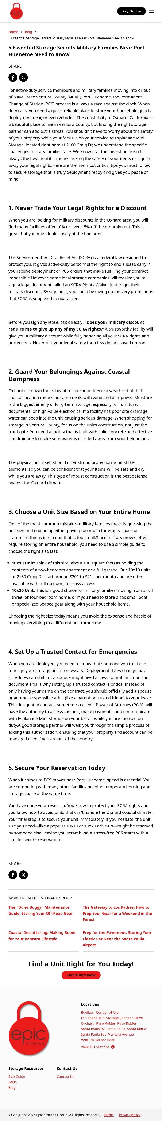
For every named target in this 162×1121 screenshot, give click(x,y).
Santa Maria (136, 1029)
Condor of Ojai (107, 1012)
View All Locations (98, 1047)
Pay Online (131, 11)
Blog (28, 31)
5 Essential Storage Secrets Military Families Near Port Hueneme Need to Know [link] (71, 38)
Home (13, 31)
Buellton (87, 1012)
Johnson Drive (131, 1018)
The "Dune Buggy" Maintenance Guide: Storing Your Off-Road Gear (40, 910)
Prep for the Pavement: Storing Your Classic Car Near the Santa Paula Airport (117, 938)
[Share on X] (23, 77)
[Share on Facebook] (12, 77)
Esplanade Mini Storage (100, 1018)
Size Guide (16, 1076)
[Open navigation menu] (151, 11)
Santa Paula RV (93, 1029)
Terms (109, 1115)
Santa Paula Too (94, 1034)
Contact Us (65, 1076)
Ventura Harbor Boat (98, 1039)
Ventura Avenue (121, 1034)
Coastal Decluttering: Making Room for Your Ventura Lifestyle (42, 935)
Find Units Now (81, 975)
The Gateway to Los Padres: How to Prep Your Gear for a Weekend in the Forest (117, 913)
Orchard (87, 1023)
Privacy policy (129, 1115)
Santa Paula (116, 1029)
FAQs (12, 1082)
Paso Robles (106, 1023)
